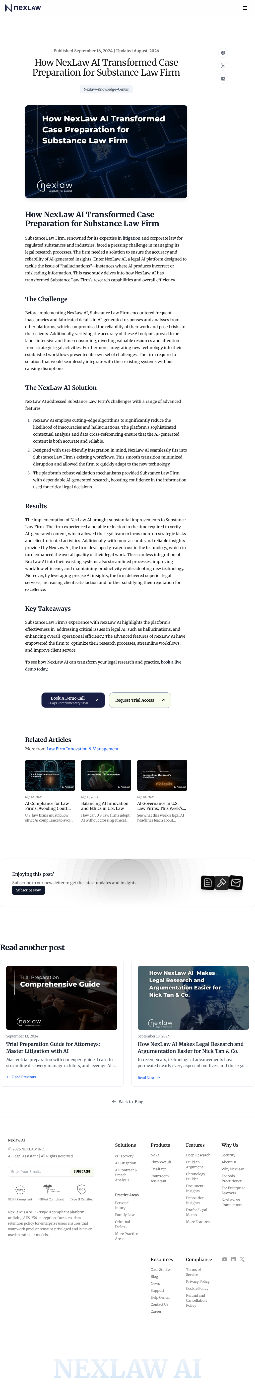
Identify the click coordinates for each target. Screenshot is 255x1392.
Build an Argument (194, 1164)
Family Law (125, 1215)
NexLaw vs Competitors (232, 1202)
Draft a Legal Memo (196, 1212)
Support (157, 1290)
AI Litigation (125, 1163)
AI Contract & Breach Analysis (126, 1175)
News (155, 1283)
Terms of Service (193, 1272)
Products (160, 1145)
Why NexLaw (233, 1169)
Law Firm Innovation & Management (83, 748)
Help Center (160, 1297)
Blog (154, 1276)
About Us (229, 1162)
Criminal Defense (122, 1224)
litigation (131, 238)
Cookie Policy (197, 1288)
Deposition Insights (195, 1200)
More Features (198, 1222)
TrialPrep (159, 1169)
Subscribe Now (28, 890)
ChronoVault (161, 1162)
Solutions (125, 1145)
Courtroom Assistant (160, 1178)
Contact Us (159, 1304)
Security (228, 1155)
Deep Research (198, 1155)
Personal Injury (122, 1205)
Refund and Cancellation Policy (196, 1300)
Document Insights (194, 1188)
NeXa (155, 1155)
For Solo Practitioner (232, 1178)
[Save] (223, 53)
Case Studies (161, 1269)
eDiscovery (124, 1156)
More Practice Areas (126, 1236)
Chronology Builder (195, 1176)
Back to (131, 1101)
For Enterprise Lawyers (233, 1190)
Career (156, 1311)
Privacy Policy (198, 1281)
